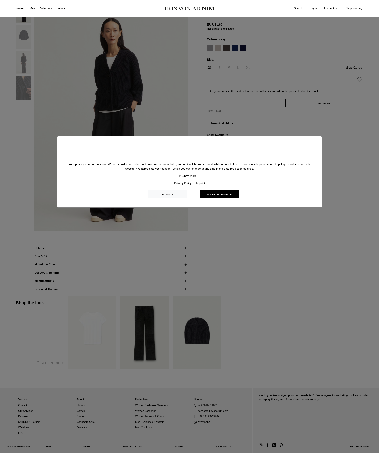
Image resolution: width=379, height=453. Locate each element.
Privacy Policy (182, 183)
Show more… (190, 175)
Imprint (200, 183)
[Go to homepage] (189, 8)
